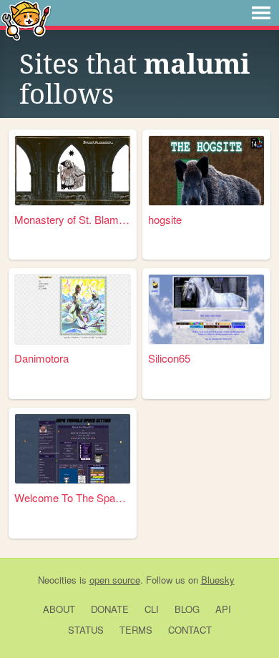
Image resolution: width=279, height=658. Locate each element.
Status (86, 630)
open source (114, 579)
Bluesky (218, 579)
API (223, 609)
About (59, 609)
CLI (152, 609)
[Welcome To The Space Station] (73, 448)
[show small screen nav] (261, 13)
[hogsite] (206, 170)
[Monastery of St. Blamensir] (73, 170)
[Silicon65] (206, 309)
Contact (190, 630)
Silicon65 (169, 357)
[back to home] (26, 19)
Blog (187, 609)
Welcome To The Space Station (73, 497)
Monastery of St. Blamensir (73, 219)
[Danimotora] (73, 309)
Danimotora (41, 357)
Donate (110, 609)
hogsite (165, 219)
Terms (135, 630)
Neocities (57, 579)
